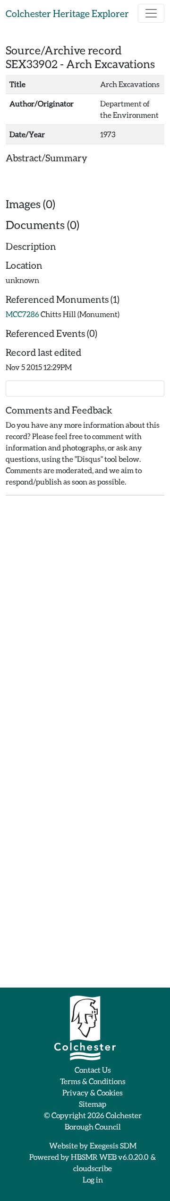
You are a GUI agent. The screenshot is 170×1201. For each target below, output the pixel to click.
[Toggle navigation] (151, 13)
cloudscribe (92, 1168)
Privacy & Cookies (92, 1092)
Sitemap (92, 1103)
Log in (93, 1179)
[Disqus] (85, 621)
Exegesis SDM (113, 1145)
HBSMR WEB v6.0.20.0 (110, 1156)
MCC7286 (22, 313)
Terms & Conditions (93, 1081)
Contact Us (93, 1069)
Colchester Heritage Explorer (67, 13)
